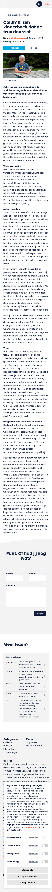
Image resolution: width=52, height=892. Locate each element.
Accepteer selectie (27, 876)
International (10, 749)
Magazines (31, 742)
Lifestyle (7, 745)
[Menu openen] (4, 4)
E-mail (32, 573)
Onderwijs (8, 742)
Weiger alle (27, 870)
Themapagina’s (11, 752)
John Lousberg (17, 38)
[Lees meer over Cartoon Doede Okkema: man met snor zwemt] (26, 695)
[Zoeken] (39, 4)
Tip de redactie (34, 745)
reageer (15, 47)
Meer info (33, 837)
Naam (9, 573)
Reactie (10, 585)
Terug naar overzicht (18, 14)
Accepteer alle (27, 882)
